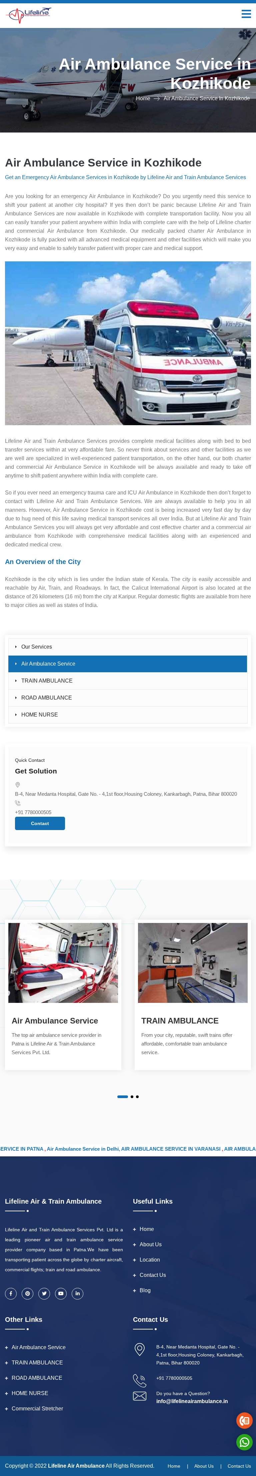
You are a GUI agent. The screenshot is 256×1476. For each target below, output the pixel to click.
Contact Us (153, 1275)
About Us (151, 1244)
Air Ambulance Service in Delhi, (37, 1149)
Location (150, 1260)
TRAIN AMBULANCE (47, 681)
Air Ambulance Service (48, 664)
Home (143, 98)
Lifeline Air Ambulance (76, 1466)
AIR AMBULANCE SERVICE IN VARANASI (124, 1149)
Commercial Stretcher (37, 1408)
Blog (145, 1290)
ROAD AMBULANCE (46, 698)
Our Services (36, 647)
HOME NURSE (39, 715)
